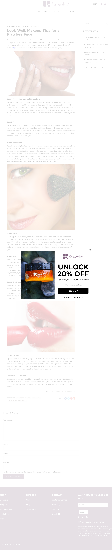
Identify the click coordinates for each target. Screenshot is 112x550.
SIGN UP (73, 290)
